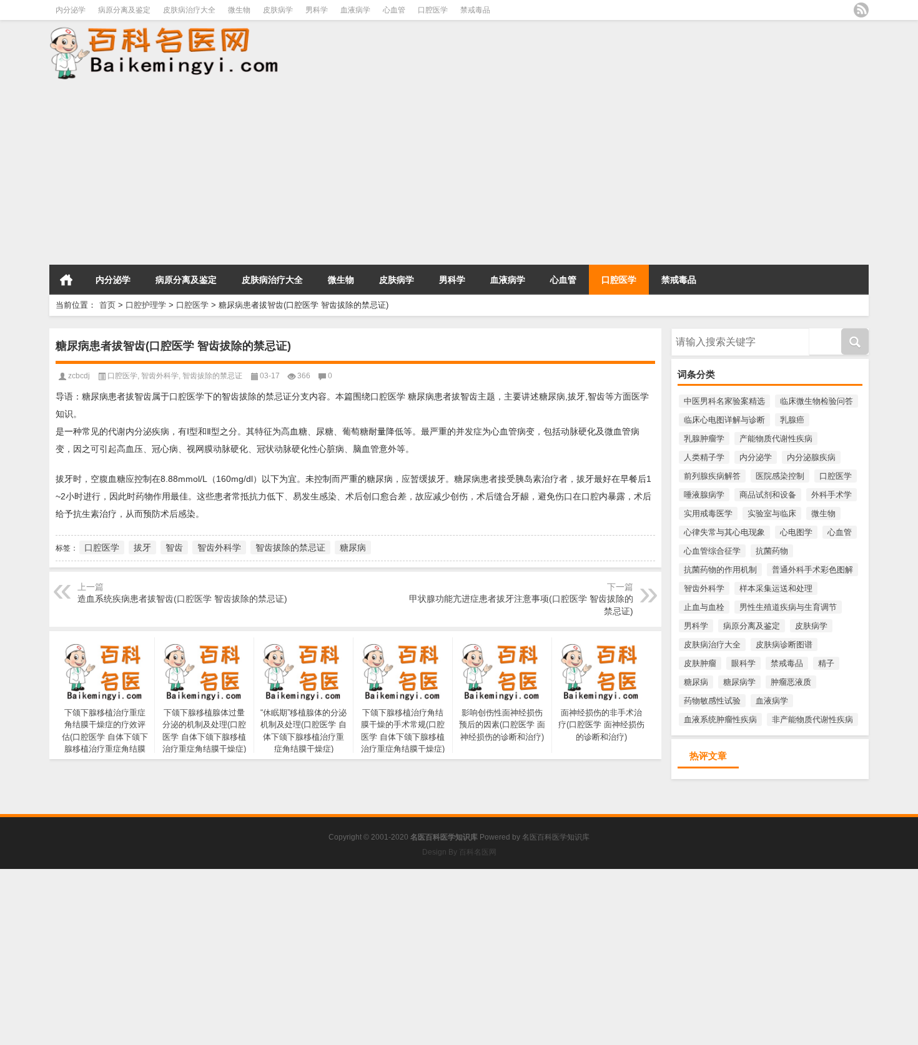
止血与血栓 (704, 607)
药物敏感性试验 (712, 700)
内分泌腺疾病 (811, 457)
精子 (826, 663)
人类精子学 (704, 457)
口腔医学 (433, 10)
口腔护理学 (146, 305)
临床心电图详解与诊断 (724, 419)
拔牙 (142, 547)
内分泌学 (71, 10)
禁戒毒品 (475, 10)
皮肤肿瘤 (700, 663)
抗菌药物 (772, 551)
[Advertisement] (374, 173)
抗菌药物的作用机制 (720, 569)
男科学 (316, 10)
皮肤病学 (278, 10)
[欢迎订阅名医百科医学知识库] (861, 9)
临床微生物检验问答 (816, 401)
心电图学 (796, 532)
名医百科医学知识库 (556, 837)
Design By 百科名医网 (459, 852)
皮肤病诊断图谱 (784, 644)
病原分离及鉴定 (124, 10)
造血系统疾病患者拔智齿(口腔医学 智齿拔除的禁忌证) (182, 599)
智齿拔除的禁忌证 (212, 375)
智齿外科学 (704, 588)
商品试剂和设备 (767, 494)
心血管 (394, 10)
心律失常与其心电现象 (724, 532)
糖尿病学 (739, 682)
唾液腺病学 (704, 494)
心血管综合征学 (712, 551)
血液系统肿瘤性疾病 (720, 719)
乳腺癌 (792, 419)
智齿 (174, 547)
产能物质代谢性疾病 (775, 438)
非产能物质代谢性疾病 (812, 719)
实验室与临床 (772, 513)
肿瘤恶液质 (791, 682)
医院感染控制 (780, 476)
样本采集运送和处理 (775, 588)
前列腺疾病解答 (712, 476)
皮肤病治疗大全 (189, 10)
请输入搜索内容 (699, 332)
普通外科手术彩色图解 (812, 569)
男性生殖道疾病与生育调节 (788, 607)
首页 (66, 280)
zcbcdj (79, 375)
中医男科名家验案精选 (724, 401)
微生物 (239, 10)
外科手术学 (831, 494)
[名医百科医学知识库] (218, 52)
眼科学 (743, 663)
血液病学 (355, 10)
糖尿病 (696, 682)
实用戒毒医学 (708, 513)
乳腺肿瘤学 (704, 438)
